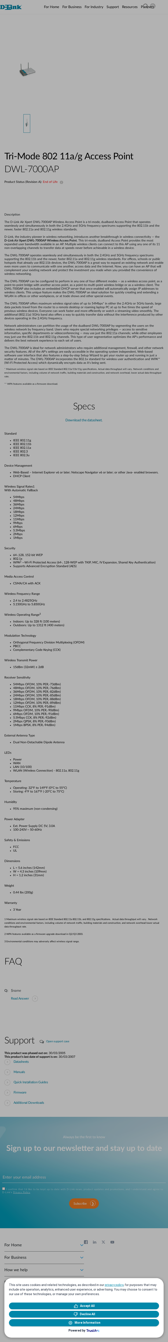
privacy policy (114, 1285)
